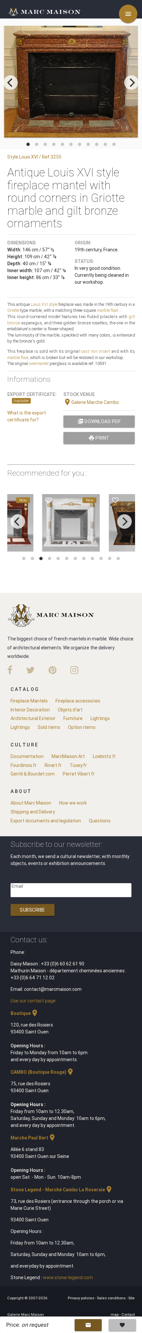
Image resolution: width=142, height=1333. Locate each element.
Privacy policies (81, 1298)
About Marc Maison (31, 803)
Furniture (73, 718)
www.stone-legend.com (68, 1277)
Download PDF (99, 421)
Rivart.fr (53, 765)
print (99, 438)
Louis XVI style (44, 304)
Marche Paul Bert (33, 1138)
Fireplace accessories (77, 701)
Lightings (100, 718)
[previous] (10, 82)
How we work (73, 803)
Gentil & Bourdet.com (33, 774)
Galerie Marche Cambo (91, 402)
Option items (81, 727)
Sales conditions (111, 1298)
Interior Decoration (30, 710)
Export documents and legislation (46, 821)
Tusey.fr (78, 765)
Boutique (25, 1013)
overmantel (39, 363)
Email (17, 886)
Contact (128, 1314)
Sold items (49, 727)
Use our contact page (33, 1001)
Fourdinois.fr (24, 765)
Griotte (13, 310)
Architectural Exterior (33, 718)
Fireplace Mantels (29, 701)
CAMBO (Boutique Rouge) (42, 1072)
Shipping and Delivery (33, 812)
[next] (131, 82)
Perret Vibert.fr (79, 774)
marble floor (107, 310)
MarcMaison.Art (68, 756)
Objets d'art (70, 710)
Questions (99, 821)
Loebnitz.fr (104, 756)
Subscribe (32, 910)
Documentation (27, 756)
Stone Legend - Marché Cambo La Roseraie (62, 1190)
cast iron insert (95, 351)
